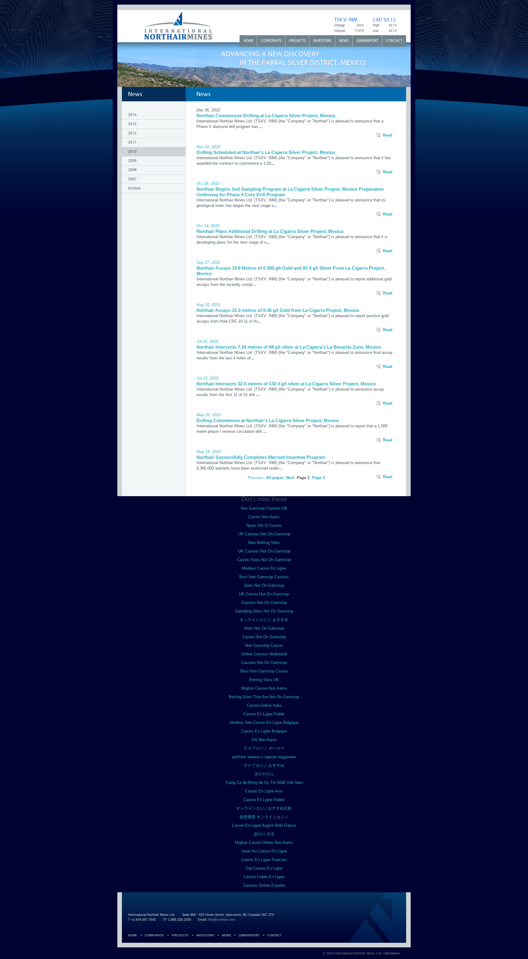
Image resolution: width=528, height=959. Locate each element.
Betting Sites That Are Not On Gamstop (264, 697)
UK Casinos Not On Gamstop (264, 534)
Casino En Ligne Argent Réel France (264, 825)
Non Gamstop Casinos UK (264, 508)
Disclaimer (392, 953)
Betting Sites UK (264, 679)
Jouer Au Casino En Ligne (264, 851)
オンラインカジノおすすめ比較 (264, 808)
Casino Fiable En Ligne (264, 877)
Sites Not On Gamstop (264, 585)
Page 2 (318, 477)
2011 (132, 142)
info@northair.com (221, 919)
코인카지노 (264, 774)
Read (387, 135)
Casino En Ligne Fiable (264, 714)
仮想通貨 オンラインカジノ (264, 817)
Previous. (257, 477)
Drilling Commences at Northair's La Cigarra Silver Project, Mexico (267, 420)
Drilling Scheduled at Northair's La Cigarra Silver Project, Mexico (265, 152)
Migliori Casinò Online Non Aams (264, 842)
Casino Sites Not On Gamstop (264, 559)
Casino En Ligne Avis (264, 791)
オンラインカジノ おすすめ (264, 619)
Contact (394, 41)
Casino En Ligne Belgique (264, 731)
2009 (132, 161)
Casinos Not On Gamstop (264, 602)
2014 (132, 115)
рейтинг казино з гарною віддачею (264, 757)
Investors (322, 41)
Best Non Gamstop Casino (264, 671)
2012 (132, 133)
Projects (297, 41)
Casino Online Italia (264, 705)
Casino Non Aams (264, 517)
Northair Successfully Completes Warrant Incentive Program (260, 457)
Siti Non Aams (264, 739)
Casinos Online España (264, 885)
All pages (275, 477)
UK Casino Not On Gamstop (264, 594)
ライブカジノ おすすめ (264, 765)
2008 (132, 170)
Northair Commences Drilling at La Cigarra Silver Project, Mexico (265, 115)
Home (248, 41)
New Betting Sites (264, 542)
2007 (132, 179)
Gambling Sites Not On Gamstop (264, 611)
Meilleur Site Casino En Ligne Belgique (264, 722)
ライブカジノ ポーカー (264, 748)
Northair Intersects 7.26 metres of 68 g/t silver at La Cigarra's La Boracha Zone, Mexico (288, 347)
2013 (132, 124)
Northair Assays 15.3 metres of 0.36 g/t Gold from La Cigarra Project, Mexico (277, 310)
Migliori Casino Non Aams (264, 688)
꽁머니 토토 (264, 834)
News (344, 41)
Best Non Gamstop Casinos (264, 577)
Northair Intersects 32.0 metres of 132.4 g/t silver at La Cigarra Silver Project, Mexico (286, 383)
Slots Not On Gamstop (264, 628)
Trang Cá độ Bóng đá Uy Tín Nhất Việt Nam (264, 782)
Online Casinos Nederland (264, 654)
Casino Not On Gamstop (264, 637)
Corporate (271, 41)
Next (290, 477)
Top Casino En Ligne (264, 868)
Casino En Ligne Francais (264, 859)
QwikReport (367, 41)
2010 (132, 151)
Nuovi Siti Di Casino (264, 525)
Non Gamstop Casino (264, 645)
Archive (134, 188)
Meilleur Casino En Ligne (264, 568)
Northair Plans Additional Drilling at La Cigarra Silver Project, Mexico (269, 231)
